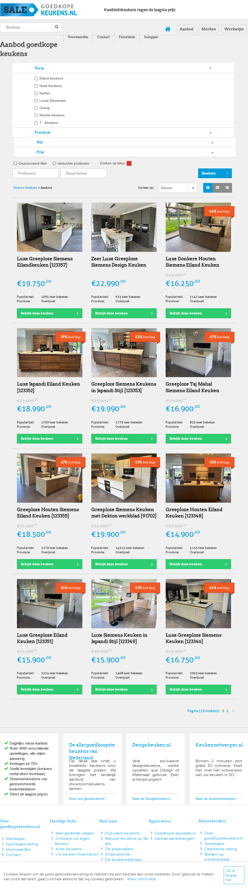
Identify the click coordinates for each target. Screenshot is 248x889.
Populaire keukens (122, 833)
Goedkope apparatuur (175, 833)
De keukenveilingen (123, 859)
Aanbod (186, 29)
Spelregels (214, 843)
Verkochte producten (73, 163)
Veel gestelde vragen (74, 833)
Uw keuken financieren (77, 854)
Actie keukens (68, 849)
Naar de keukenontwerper (215, 799)
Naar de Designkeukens (151, 799)
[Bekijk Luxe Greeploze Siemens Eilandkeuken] (49, 227)
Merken (209, 29)
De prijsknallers (119, 849)
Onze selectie (117, 854)
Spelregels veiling (22, 844)
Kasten (44, 93)
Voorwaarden (78, 37)
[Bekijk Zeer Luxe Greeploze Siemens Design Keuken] (124, 227)
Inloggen (151, 37)
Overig (44, 108)
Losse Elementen (52, 101)
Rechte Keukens (52, 115)
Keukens (31, 188)
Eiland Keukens (51, 78)
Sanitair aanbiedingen (174, 838)
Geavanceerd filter (33, 163)
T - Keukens (48, 123)
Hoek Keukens (50, 86)
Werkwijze (234, 29)
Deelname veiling (220, 849)
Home (18, 188)
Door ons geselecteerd (87, 799)
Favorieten (127, 37)
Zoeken (209, 173)
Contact (103, 37)
